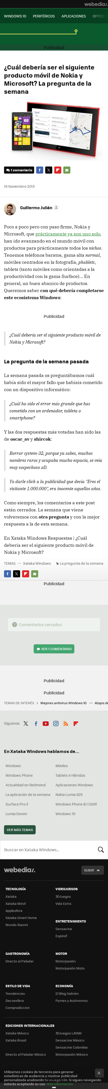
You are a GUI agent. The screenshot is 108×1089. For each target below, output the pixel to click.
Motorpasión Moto (70, 968)
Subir (89, 870)
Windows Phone (19, 775)
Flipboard (57, 170)
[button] (39, 207)
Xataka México (17, 1033)
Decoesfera (15, 1000)
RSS (66, 723)
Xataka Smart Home (21, 917)
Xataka (11, 896)
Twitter (48, 170)
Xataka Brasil (16, 1040)
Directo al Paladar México (26, 1054)
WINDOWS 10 (15, 15)
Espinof (61, 935)
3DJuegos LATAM (69, 1033)
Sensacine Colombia (72, 1047)
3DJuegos (63, 896)
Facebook (39, 170)
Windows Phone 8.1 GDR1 (76, 804)
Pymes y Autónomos (72, 1000)
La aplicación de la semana (28, 794)
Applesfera (14, 910)
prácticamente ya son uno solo (67, 234)
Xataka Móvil (16, 903)
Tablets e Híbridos (70, 775)
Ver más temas (20, 829)
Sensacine (64, 928)
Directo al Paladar (20, 961)
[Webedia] (96, 4)
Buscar (100, 849)
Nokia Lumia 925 (69, 794)
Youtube (46, 723)
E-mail (66, 170)
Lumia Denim (16, 813)
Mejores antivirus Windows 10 (63, 702)
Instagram (56, 723)
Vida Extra (63, 903)
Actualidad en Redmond (26, 784)
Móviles (62, 765)
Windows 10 (65, 813)
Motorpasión (66, 961)
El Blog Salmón (67, 993)
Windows (13, 765)
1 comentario (21, 170)
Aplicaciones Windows (74, 784)
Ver (56, 648)
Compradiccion (18, 1007)
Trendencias (15, 993)
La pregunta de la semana (81, 563)
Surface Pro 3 (17, 804)
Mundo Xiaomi (17, 924)
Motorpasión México (72, 1054)
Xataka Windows (37, 563)
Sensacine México (70, 1040)
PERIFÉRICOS (44, 15)
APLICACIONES (74, 15)
